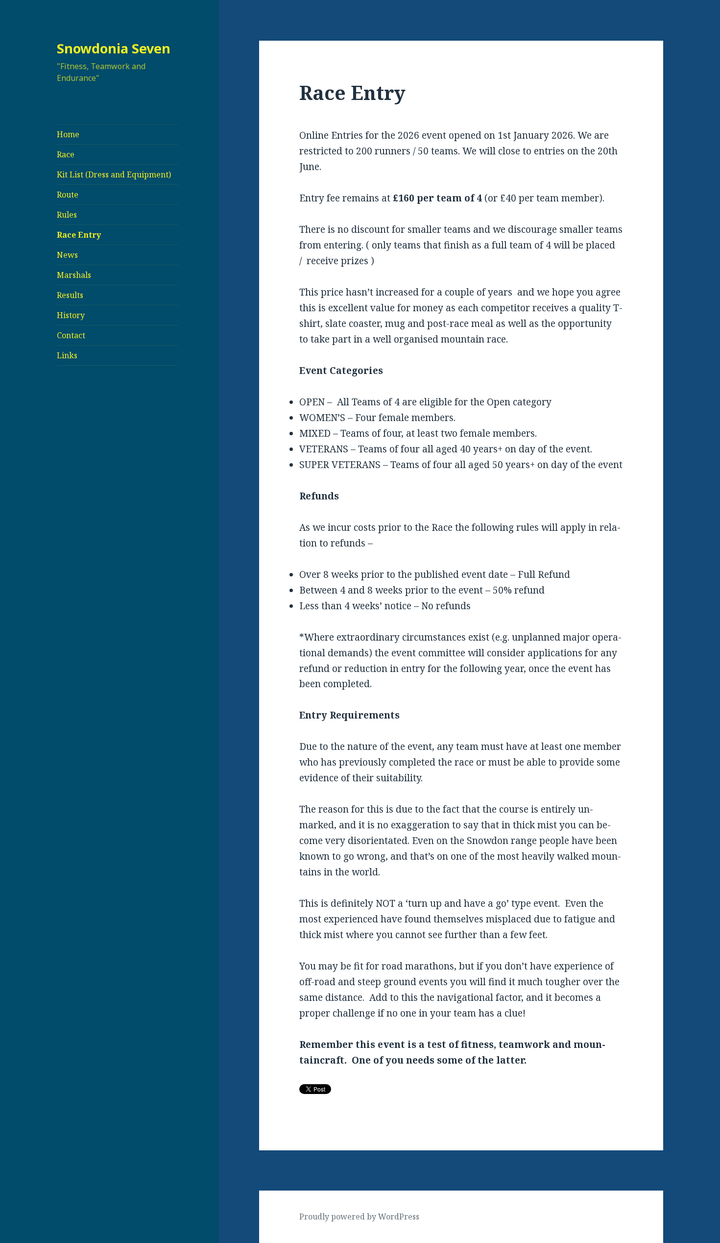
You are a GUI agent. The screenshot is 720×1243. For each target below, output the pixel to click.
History (71, 315)
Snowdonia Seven (113, 48)
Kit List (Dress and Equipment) (114, 174)
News (67, 254)
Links (67, 355)
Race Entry (79, 234)
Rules (67, 214)
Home (68, 134)
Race (65, 154)
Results (70, 295)
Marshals (74, 275)
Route (67, 194)
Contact (71, 335)
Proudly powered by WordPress (359, 1216)
